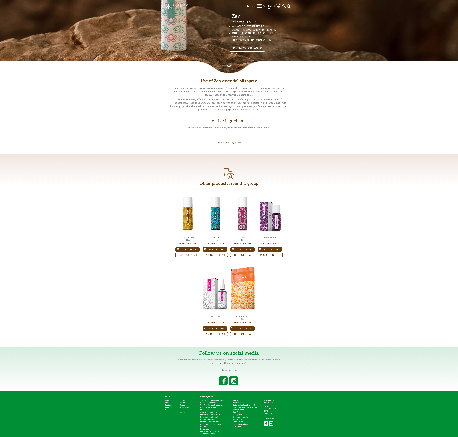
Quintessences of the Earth (210, 431)
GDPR (266, 411)
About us (168, 402)
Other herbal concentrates (210, 414)
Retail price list (269, 400)
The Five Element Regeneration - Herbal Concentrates (213, 401)
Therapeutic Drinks (207, 433)
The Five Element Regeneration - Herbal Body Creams (213, 406)
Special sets (237, 426)
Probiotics (204, 426)
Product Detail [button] (188, 255)
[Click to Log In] (289, 7)
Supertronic (184, 407)
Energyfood (204, 429)
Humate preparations (208, 419)
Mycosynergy (205, 410)
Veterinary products (240, 424)
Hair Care (236, 412)
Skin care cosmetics (240, 417)
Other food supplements (209, 422)
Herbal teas (237, 400)
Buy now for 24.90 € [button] (247, 48)
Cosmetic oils (238, 421)
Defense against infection (209, 417)
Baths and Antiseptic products (244, 405)
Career (167, 410)
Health (182, 402)
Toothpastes (237, 414)
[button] (187, 214)
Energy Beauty (238, 419)
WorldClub (169, 407)
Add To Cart (190, 249)
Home (167, 400)
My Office (183, 412)
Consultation (184, 410)
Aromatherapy (238, 402)
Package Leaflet (229, 143)
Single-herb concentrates (209, 412)
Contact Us (268, 413)
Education (183, 405)
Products (168, 405)
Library (182, 400)
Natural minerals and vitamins (211, 424)
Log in (266, 406)
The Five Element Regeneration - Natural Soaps (245, 408)
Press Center (268, 402)
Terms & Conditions (271, 408)
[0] (278, 7)
